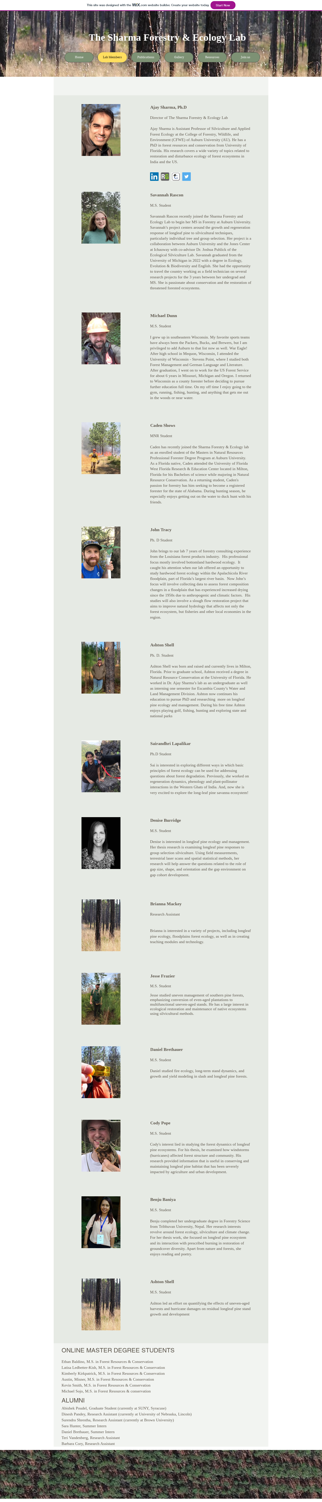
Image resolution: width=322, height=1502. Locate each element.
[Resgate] (165, 176)
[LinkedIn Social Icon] (154, 176)
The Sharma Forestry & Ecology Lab (167, 37)
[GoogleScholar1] (176, 176)
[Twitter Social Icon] (186, 176)
